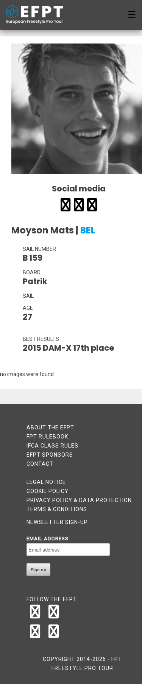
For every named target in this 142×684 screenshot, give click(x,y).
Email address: (48, 538)
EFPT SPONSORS (50, 455)
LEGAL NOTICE (46, 482)
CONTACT (40, 464)
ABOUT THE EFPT (50, 427)
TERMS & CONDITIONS (57, 509)
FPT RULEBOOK (47, 437)
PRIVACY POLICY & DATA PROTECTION (79, 500)
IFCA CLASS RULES (52, 446)
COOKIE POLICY (48, 491)
